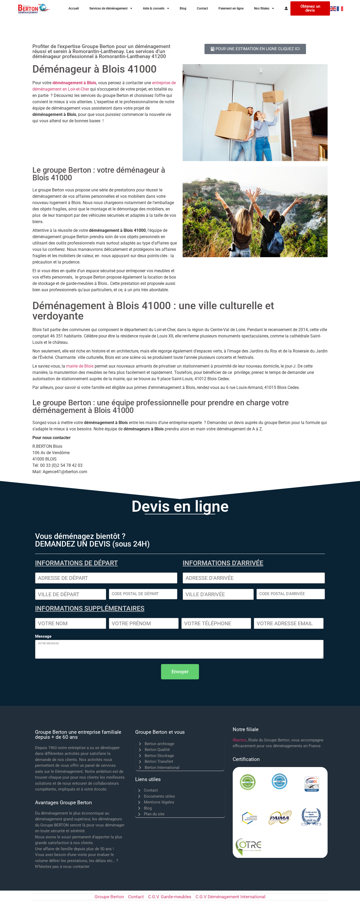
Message (43, 636)
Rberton (239, 740)
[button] (180, 671)
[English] (333, 8)
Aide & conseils (153, 8)
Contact (202, 8)
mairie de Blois (79, 366)
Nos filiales (261, 8)
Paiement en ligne (231, 8)
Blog (183, 8)
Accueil (74, 8)
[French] (340, 8)
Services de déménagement (108, 8)
